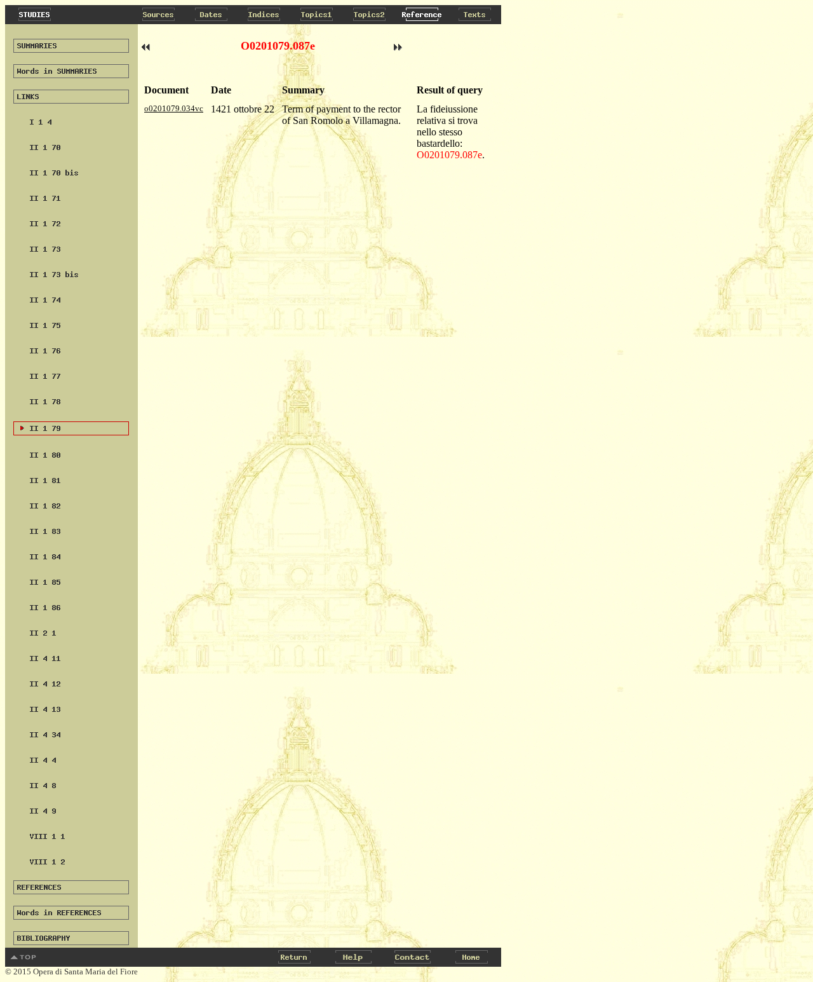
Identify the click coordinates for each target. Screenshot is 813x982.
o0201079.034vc (173, 108)
